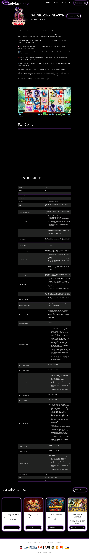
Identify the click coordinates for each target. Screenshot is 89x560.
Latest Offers (66, 2)
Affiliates (59, 542)
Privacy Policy (37, 542)
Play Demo (71, 16)
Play (78, 3)
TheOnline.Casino (48, 552)
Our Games (55, 2)
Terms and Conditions (48, 542)
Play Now (78, 489)
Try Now (8, 527)
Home (48, 2)
